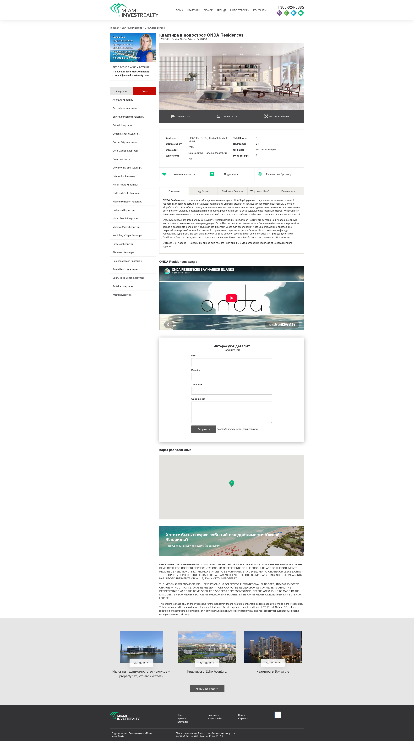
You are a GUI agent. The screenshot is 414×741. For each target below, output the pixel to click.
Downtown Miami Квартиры (127, 167)
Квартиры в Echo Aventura (207, 671)
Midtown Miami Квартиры (126, 227)
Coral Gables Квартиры (125, 150)
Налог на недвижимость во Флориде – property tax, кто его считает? (141, 673)
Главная (114, 27)
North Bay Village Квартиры (127, 235)
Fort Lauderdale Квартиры (127, 193)
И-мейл (195, 370)
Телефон (196, 384)
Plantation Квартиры (123, 252)
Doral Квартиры (121, 159)
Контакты (260, 10)
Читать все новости (207, 688)
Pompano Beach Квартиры (127, 260)
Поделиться (231, 174)
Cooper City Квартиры (125, 142)
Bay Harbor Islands (132, 27)
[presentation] (164, 76)
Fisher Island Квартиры (125, 184)
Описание (174, 191)
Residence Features (232, 191)
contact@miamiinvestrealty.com (131, 75)
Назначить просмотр (183, 174)
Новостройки (239, 10)
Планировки (288, 191)
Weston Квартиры (122, 294)
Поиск (208, 10)
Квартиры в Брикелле (272, 671)
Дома (179, 10)
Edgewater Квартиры (124, 176)
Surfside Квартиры (123, 286)
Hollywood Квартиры (124, 210)
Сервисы (243, 718)
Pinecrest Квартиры (123, 243)
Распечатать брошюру (278, 174)
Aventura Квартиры (123, 99)
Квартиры (193, 10)
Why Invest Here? (259, 191)
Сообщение (198, 399)
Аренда (221, 10)
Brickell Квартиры (122, 125)
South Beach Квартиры (125, 269)
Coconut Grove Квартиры (126, 133)
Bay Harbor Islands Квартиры (128, 116)
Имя (193, 355)
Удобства (203, 191)
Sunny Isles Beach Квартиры (128, 277)
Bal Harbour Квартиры (125, 108)
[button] (231, 483)
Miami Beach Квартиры (125, 218)
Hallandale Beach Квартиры (127, 201)
